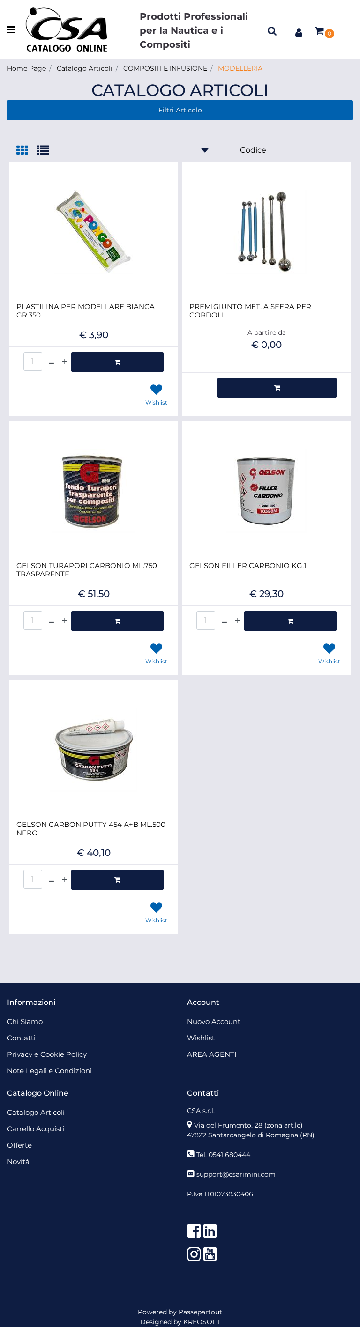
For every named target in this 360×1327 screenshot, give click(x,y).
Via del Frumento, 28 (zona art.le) (248, 1125)
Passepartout (200, 1312)
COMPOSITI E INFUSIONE (165, 68)
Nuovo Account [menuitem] (213, 1021)
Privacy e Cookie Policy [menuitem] (47, 1054)
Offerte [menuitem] (19, 1145)
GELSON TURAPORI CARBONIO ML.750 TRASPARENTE (86, 569)
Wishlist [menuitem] (201, 1037)
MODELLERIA (240, 68)
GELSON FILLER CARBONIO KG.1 (247, 565)
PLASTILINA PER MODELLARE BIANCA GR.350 (85, 310)
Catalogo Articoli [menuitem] (36, 1112)
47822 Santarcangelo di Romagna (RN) (251, 1135)
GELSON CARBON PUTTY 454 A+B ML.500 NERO (90, 828)
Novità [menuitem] (18, 1161)
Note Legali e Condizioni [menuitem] (49, 1070)
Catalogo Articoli (84, 68)
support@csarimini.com (236, 1174)
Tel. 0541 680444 (223, 1154)
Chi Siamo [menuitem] (25, 1021)
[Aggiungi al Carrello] (117, 362)
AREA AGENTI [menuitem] (212, 1054)
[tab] (27, 151)
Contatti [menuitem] (21, 1037)
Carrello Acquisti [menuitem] (35, 1128)
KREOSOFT (201, 1322)
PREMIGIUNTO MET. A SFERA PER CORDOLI (250, 310)
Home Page (26, 68)
